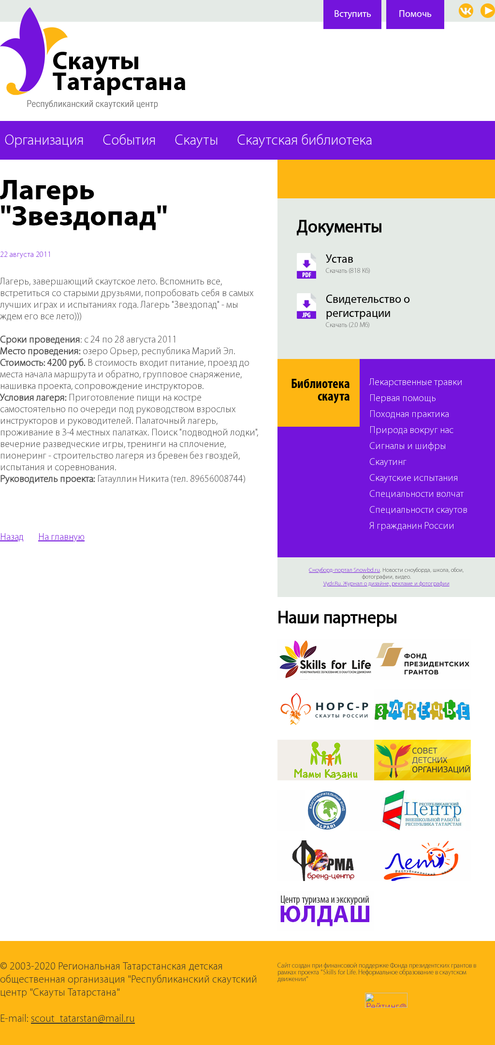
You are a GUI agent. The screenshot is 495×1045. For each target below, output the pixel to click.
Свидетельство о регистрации (368, 307)
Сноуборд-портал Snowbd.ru (344, 570)
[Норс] (325, 695)
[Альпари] (325, 796)
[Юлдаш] (325, 896)
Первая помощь (402, 398)
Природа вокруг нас (411, 430)
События (129, 141)
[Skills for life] (325, 645)
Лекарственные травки (416, 383)
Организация (44, 141)
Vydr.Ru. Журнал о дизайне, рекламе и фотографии (386, 584)
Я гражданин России (411, 526)
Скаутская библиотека (304, 141)
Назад (12, 537)
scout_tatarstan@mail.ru (83, 1019)
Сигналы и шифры (407, 446)
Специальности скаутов (418, 510)
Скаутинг (388, 462)
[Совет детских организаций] (422, 745)
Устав (339, 260)
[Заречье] (422, 695)
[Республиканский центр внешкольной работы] (422, 796)
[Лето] (422, 846)
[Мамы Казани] (325, 745)
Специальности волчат (416, 494)
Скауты (196, 141)
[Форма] (325, 846)
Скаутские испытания (413, 478)
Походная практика (409, 414)
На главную (61, 537)
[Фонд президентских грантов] (422, 645)
